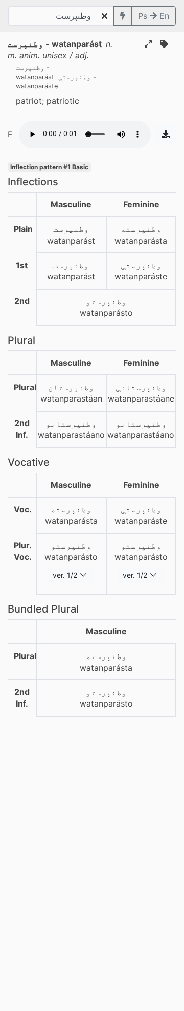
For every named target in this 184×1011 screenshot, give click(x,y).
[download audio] (165, 134)
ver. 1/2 (65, 575)
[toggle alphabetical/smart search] (122, 16)
